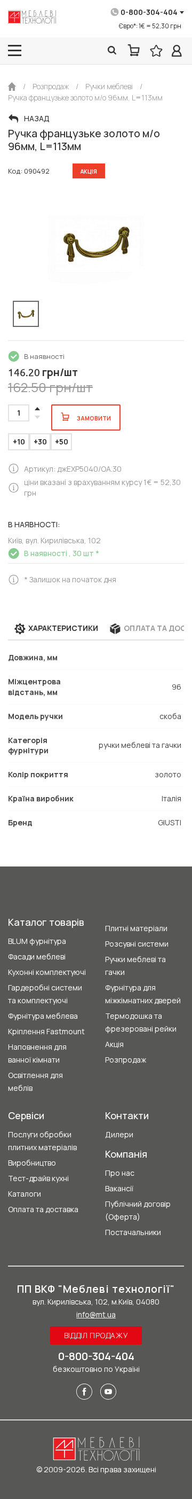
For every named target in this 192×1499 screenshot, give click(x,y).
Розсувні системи (137, 944)
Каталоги (24, 1194)
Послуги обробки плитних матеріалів (42, 1140)
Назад (37, 118)
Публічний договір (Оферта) (138, 1210)
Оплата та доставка (43, 1209)
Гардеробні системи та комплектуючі (45, 993)
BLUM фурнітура (37, 941)
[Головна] (12, 86)
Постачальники (133, 1232)
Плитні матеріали (136, 928)
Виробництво (32, 1163)
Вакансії (119, 1188)
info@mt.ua (96, 1314)
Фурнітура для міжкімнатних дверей (143, 993)
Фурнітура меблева (43, 1016)
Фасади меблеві (37, 956)
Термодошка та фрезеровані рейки (141, 1022)
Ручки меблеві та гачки (135, 965)
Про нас (119, 1173)
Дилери (119, 1134)
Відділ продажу (96, 1335)
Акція (114, 1044)
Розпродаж (125, 1060)
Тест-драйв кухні (38, 1178)
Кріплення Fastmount (46, 1031)
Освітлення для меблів (35, 1081)
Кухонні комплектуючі (47, 972)
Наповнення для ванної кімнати (37, 1053)
